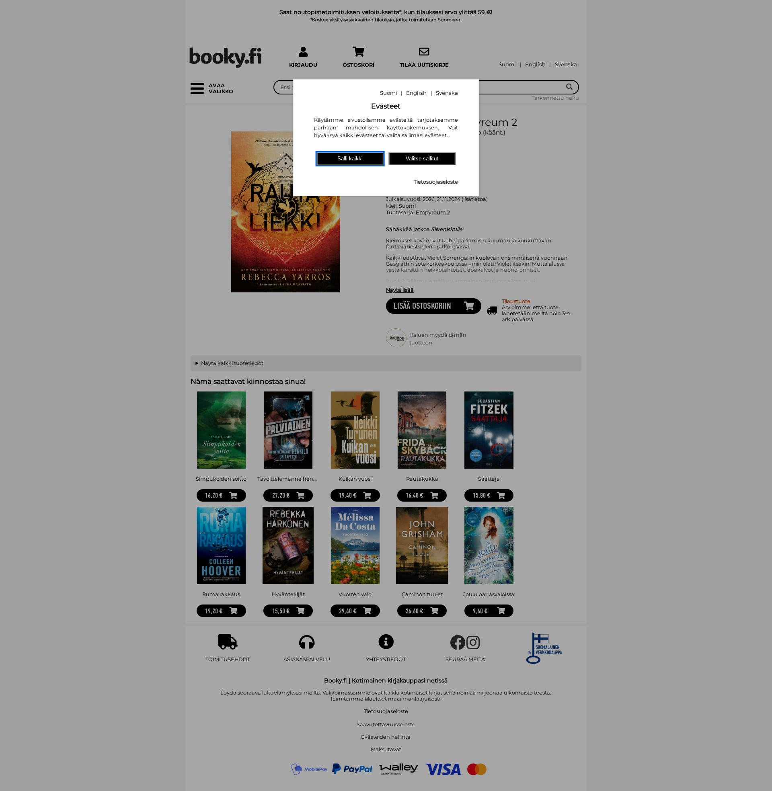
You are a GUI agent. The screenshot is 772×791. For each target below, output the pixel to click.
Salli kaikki (350, 159)
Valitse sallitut (422, 159)
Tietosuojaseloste (436, 182)
